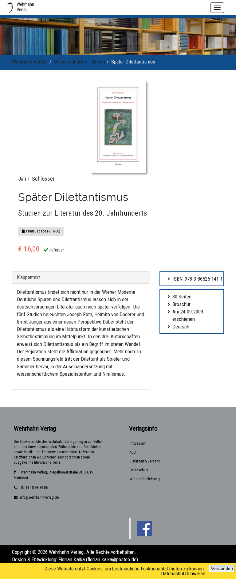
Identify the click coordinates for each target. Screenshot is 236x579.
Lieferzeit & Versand (145, 461)
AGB (133, 452)
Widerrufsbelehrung (145, 479)
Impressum (138, 443)
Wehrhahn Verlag (29, 62)
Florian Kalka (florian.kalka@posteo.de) (98, 559)
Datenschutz (139, 470)
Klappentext (28, 277)
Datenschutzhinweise (183, 573)
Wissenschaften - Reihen (79, 62)
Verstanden (222, 568)
